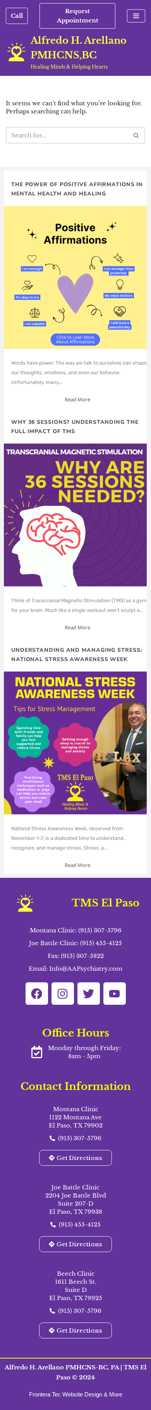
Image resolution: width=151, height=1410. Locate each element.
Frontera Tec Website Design (66, 1394)
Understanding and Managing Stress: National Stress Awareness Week (76, 654)
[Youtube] (114, 993)
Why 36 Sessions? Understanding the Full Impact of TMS (75, 426)
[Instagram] (62, 993)
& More (113, 1394)
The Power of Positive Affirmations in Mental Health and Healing (77, 189)
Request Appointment (77, 15)
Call (17, 15)
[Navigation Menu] (136, 15)
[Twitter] (88, 993)
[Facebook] (37, 993)
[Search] (136, 135)
